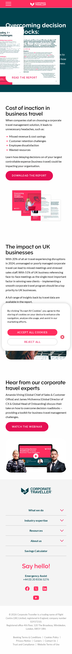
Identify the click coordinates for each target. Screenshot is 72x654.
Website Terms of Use (48, 644)
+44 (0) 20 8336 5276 (36, 579)
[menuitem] (36, 510)
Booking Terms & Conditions (27, 637)
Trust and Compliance (23, 644)
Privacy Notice (23, 641)
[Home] (40, 3)
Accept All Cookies (32, 332)
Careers (38, 641)
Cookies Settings (62, 337)
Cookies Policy (51, 637)
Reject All (32, 341)
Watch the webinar (27, 426)
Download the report (29, 175)
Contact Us (50, 641)
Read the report (24, 77)
